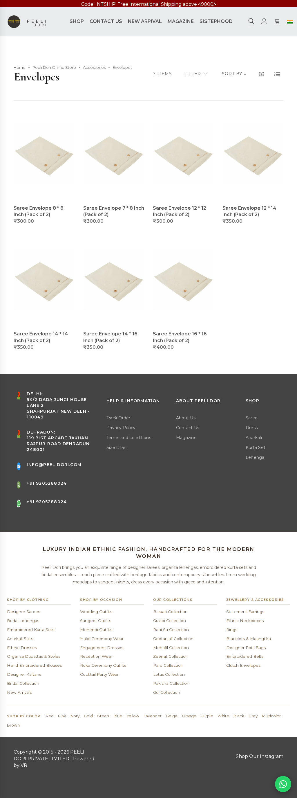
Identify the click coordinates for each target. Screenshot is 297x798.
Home (20, 67)
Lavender (153, 715)
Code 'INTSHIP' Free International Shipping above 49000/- (148, 4)
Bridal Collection (23, 683)
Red (50, 715)
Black (238, 715)
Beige (172, 715)
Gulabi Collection (169, 620)
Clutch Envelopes (243, 665)
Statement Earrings (245, 611)
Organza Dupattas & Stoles (33, 656)
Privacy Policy (120, 427)
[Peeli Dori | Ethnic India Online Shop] (27, 21)
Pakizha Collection (171, 683)
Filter (192, 73)
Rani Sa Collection (171, 629)
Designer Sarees (23, 611)
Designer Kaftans (24, 674)
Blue (117, 715)
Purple (207, 715)
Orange (189, 715)
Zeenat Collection (170, 656)
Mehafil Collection (171, 647)
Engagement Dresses (101, 647)
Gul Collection (166, 692)
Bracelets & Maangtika (248, 638)
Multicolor (271, 715)
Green (103, 715)
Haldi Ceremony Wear (102, 638)
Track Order (118, 417)
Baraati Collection (170, 611)
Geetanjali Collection (173, 638)
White (223, 715)
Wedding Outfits (96, 611)
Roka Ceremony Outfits (103, 665)
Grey (253, 715)
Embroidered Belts (244, 656)
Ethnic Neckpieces (245, 620)
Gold (88, 715)
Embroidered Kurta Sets (30, 629)
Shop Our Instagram (259, 756)
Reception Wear (96, 656)
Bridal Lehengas (23, 620)
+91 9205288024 (47, 483)
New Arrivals (19, 692)
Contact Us (187, 427)
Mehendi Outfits (96, 629)
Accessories (94, 67)
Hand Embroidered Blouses (34, 665)
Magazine (186, 437)
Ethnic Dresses (22, 647)
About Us (185, 417)
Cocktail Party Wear (99, 674)
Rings (231, 629)
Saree (252, 417)
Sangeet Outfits (95, 620)
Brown (13, 725)
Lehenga (255, 457)
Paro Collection (168, 665)
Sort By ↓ (234, 73)
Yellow (132, 715)
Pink (62, 715)
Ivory (74, 715)
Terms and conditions (128, 437)
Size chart (116, 447)
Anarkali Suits (20, 638)
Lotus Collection (169, 674)
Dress (252, 427)
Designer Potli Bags (246, 647)
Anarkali (254, 437)
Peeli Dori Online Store (54, 67)
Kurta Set (255, 447)
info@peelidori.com (54, 464)
